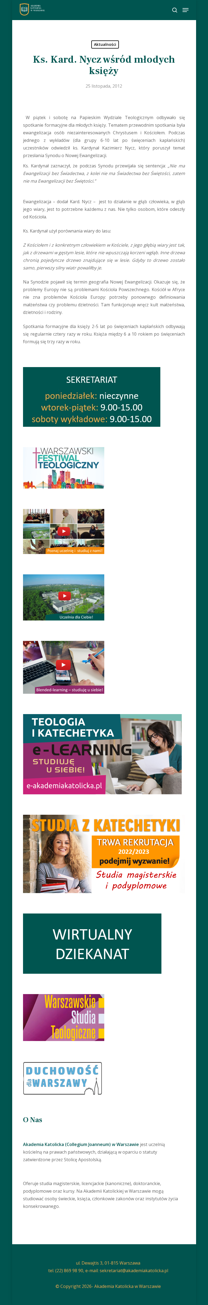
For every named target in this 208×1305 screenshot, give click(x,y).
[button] (185, 10)
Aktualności (105, 44)
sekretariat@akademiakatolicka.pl (134, 1271)
